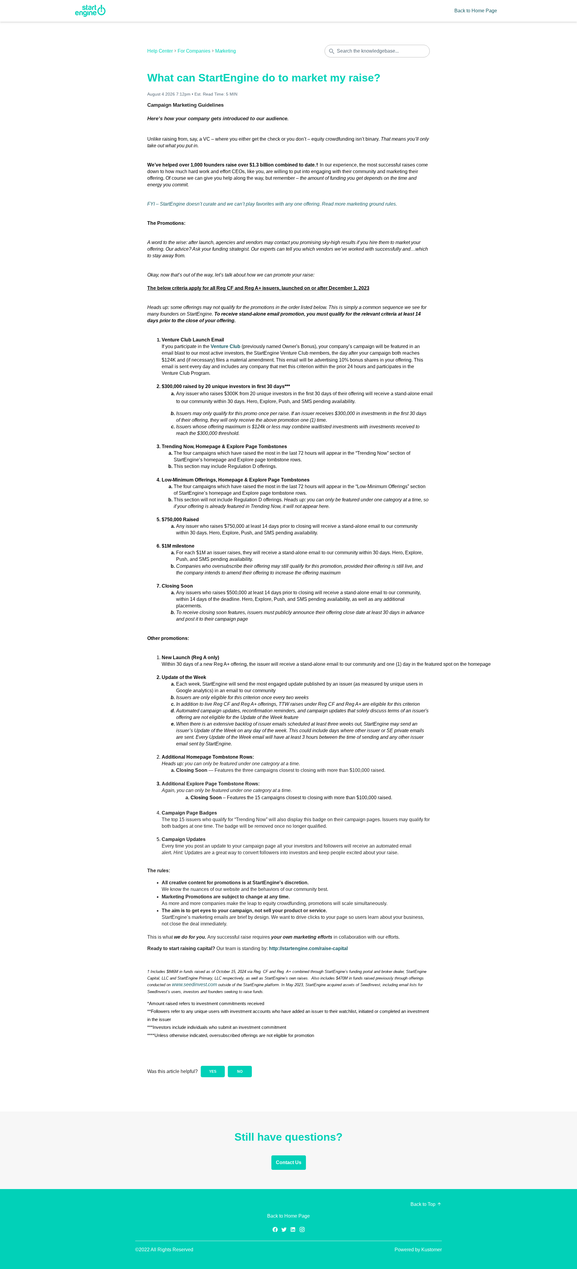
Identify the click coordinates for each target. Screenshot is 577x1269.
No (240, 1071)
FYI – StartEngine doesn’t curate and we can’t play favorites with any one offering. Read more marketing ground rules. (272, 203)
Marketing (225, 51)
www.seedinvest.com (194, 984)
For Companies (194, 51)
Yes (212, 1071)
